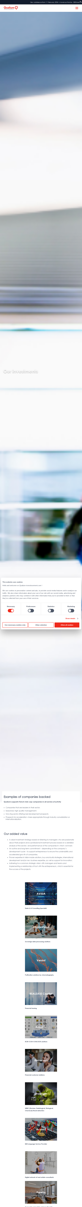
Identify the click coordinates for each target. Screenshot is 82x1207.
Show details (70, 618)
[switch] (31, 610)
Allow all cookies (67, 625)
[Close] (80, 1)
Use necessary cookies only (15, 625)
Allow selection (41, 625)
